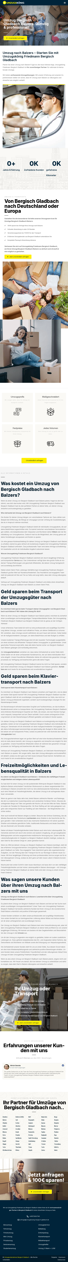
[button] (64, 2)
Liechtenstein (31, 818)
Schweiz (21, 933)
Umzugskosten (6, 734)
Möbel (54, 532)
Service (17, 560)
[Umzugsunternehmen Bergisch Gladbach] (14, 2)
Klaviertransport (21, 688)
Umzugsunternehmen (11, 652)
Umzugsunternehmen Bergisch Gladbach (16, 1257)
